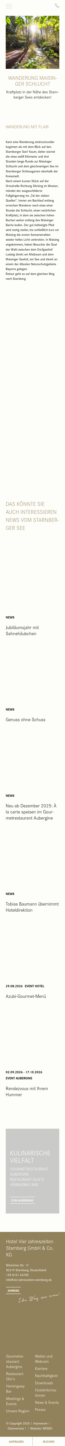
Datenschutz (16, 1428)
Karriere (41, 1368)
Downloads (44, 1382)
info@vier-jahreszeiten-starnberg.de (29, 1279)
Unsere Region (17, 1410)
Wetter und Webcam (44, 1358)
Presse (40, 1409)
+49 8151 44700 (17, 1275)
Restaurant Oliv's (14, 1376)
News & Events (47, 1402)
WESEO (47, 1428)
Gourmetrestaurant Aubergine (15, 1361)
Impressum (40, 1423)
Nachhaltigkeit (46, 1375)
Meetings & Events (15, 1401)
